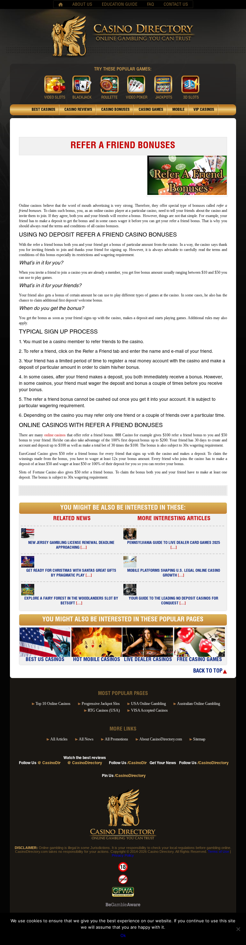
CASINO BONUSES (115, 110)
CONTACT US (176, 5)
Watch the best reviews (84, 760)
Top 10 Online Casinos (53, 704)
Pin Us (124, 776)
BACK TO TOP (207, 671)
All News (86, 739)
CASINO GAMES (151, 110)
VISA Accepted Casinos (149, 710)
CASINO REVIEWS (78, 110)
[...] (83, 548)
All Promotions (116, 739)
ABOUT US (82, 5)
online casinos (55, 435)
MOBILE (178, 110)
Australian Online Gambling (198, 704)
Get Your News (163, 763)
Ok (123, 935)
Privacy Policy (123, 855)
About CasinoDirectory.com (160, 739)
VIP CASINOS (203, 110)
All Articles (59, 739)
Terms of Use (218, 851)
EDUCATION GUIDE (119, 5)
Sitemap (199, 739)
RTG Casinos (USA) (104, 710)
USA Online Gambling (148, 704)
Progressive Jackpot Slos (101, 704)
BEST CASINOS (43, 110)
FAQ (150, 5)
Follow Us (40, 763)
